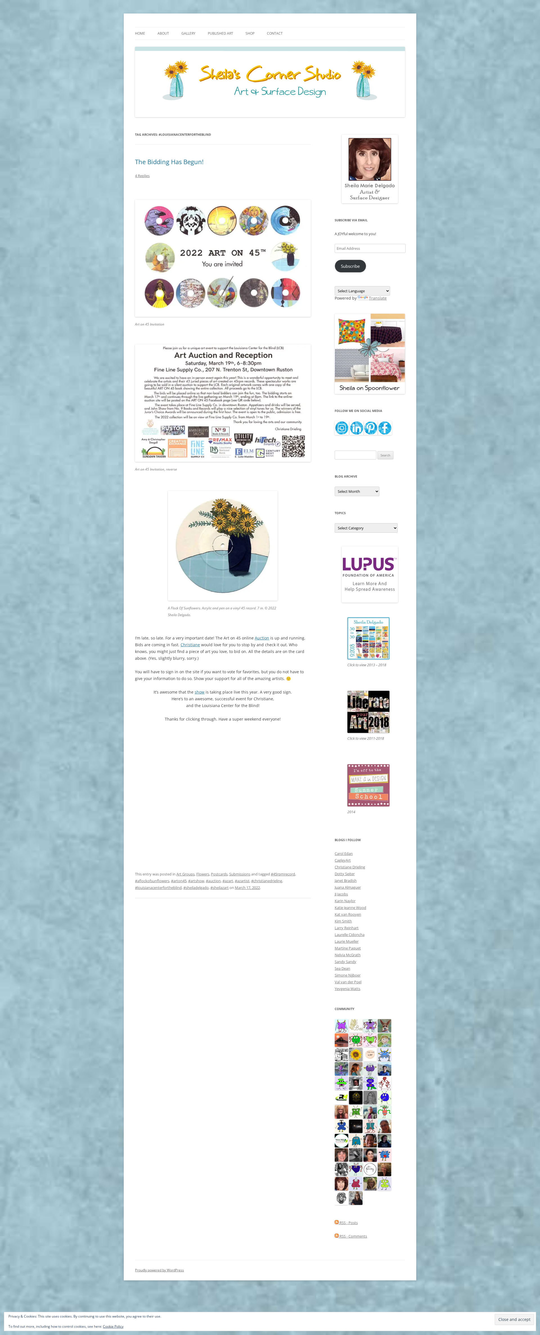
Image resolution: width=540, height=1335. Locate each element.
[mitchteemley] (370, 1111)
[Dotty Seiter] (384, 1039)
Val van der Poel (348, 981)
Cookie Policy (113, 1326)
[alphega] (370, 1068)
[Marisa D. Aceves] (370, 1154)
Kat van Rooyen (348, 914)
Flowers (202, 874)
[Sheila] (341, 1183)
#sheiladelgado (196, 887)
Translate (378, 298)
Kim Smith (343, 921)
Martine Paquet (348, 948)
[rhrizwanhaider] (341, 1097)
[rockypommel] (370, 1025)
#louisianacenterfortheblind (158, 887)
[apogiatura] (356, 1168)
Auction (262, 638)
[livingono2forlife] (384, 1111)
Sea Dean (342, 968)
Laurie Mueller (347, 941)
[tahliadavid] (356, 1054)
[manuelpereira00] (370, 1039)
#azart (227, 880)
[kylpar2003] (356, 1039)
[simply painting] (341, 1068)
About (163, 33)
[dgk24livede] (341, 1025)
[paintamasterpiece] (384, 1097)
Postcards (219, 874)
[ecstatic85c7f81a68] (384, 1154)
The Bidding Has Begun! (169, 161)
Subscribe (350, 266)
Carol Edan (344, 853)
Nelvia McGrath (348, 954)
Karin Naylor (345, 900)
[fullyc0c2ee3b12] (356, 1197)
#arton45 (178, 880)
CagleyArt (343, 860)
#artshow (196, 880)
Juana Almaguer (348, 887)
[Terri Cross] (356, 1111)
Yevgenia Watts (347, 988)
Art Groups (185, 874)
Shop (250, 33)
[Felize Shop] (341, 1140)
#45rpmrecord (283, 874)
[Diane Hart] (384, 1140)
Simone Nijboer (348, 975)
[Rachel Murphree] (341, 1154)
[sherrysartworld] (356, 1154)
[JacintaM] (370, 1097)
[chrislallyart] (370, 1183)
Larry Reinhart (347, 927)
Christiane (190, 644)
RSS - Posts (348, 1222)
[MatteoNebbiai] (384, 1068)
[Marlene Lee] (384, 1025)
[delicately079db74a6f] (370, 1082)
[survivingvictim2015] (356, 1025)
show (199, 692)
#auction (213, 880)
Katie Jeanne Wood (350, 907)
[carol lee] (341, 1054)
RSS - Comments (353, 1236)
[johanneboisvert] (384, 1125)
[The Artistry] (370, 1168)
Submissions (239, 874)
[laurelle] (384, 1183)
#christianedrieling (266, 880)
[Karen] (384, 1054)
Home (140, 33)
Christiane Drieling (350, 867)
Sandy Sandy (345, 961)
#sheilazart (219, 887)
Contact (275, 33)
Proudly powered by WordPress (159, 1270)
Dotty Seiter (345, 873)
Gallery (188, 33)
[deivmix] (341, 1197)
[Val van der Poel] (370, 1125)
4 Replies (142, 175)
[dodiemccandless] (341, 1111)
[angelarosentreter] (341, 1125)
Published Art (220, 33)
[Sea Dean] (356, 1183)
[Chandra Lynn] (341, 1168)
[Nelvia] (341, 1082)
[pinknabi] (370, 1140)
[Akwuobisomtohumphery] (356, 1097)
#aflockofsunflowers (152, 880)
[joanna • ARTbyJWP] (370, 1054)
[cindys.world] (384, 1082)
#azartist (242, 880)
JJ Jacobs (341, 894)
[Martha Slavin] (384, 1168)
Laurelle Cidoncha (349, 934)
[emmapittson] (356, 1068)
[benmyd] (356, 1082)
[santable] (356, 1125)
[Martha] (341, 1039)
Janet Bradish (346, 880)
